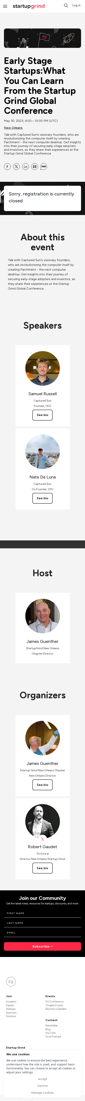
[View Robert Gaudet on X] (42, 839)
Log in (76, 5)
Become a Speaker (55, 1008)
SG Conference (54, 1001)
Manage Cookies (42, 1092)
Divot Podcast (53, 1036)
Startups (10, 1008)
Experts (10, 1005)
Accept (42, 1079)
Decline (43, 1086)
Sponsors (11, 1012)
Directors (11, 1016)
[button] (66, 5)
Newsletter (51, 1025)
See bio (42, 415)
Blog (48, 1029)
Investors (11, 1001)
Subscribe (40, 946)
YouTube (50, 1032)
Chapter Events (54, 1005)
